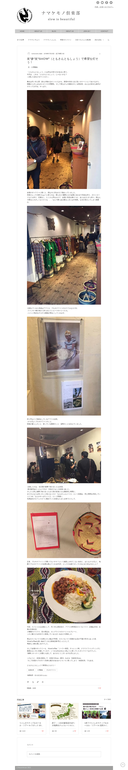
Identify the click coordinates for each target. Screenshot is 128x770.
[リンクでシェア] (38, 682)
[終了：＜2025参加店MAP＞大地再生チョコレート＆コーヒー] (64, 711)
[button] (108, 40)
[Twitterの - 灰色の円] (111, 2)
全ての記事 (20, 40)
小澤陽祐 (40, 670)
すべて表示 (107, 699)
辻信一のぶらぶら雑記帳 (83, 40)
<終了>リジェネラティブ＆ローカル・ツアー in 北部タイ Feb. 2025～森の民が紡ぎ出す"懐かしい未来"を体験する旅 (96, 724)
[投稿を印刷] (43, 682)
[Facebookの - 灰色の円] (106, 2)
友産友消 (31, 670)
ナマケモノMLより (34, 40)
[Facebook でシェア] (28, 682)
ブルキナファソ (51, 670)
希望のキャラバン (65, 40)
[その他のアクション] (100, 53)
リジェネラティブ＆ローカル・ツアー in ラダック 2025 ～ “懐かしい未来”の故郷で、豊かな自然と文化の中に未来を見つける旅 (32, 724)
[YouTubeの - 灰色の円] (102, 2)
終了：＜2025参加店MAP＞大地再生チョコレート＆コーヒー (63, 724)
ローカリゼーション (41, 675)
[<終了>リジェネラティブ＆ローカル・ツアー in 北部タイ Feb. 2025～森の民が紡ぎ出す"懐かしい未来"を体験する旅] (96, 711)
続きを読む (98, 40)
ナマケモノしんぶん (50, 40)
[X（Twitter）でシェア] (33, 682)
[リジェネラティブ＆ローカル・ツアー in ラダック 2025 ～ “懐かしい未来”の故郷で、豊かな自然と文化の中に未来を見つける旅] (31, 711)
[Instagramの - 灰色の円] (97, 2)
